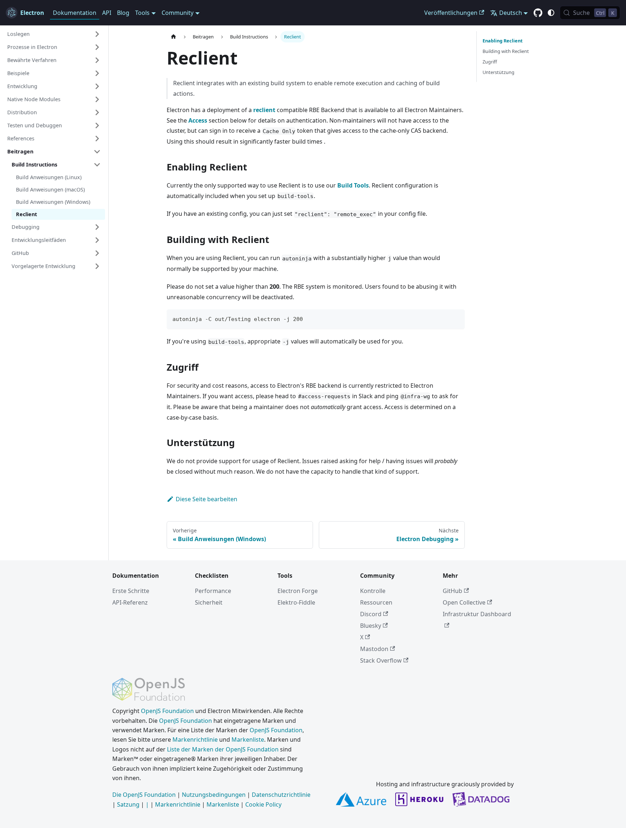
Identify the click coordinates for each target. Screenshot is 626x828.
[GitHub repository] (538, 13)
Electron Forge (297, 591)
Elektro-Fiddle (296, 602)
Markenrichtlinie (195, 739)
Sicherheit (208, 602)
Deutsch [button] (510, 13)
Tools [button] (142, 13)
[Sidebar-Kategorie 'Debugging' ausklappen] (97, 227)
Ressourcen (376, 602)
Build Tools (353, 185)
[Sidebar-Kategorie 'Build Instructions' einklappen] (97, 164)
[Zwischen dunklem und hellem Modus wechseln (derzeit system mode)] (551, 12)
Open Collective (464, 602)
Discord (370, 614)
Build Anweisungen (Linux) (49, 177)
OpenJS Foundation (167, 711)
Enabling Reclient (503, 40)
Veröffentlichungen (450, 13)
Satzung (128, 804)
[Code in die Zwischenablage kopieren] (456, 318)
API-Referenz (130, 602)
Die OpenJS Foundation (144, 795)
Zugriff (490, 61)
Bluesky (370, 626)
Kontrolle (372, 591)
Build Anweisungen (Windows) (53, 201)
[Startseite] (173, 36)
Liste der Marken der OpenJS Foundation (223, 749)
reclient (264, 110)
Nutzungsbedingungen (214, 795)
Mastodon (374, 649)
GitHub (452, 591)
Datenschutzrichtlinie (281, 795)
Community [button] (177, 13)
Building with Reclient (506, 51)
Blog (123, 13)
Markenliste (247, 739)
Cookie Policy (263, 804)
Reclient (26, 214)
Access (197, 120)
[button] (54, 34)
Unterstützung (498, 72)
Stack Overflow (381, 660)
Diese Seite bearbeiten (206, 499)
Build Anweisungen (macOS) (50, 189)
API (106, 13)
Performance (213, 591)
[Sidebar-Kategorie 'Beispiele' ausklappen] (97, 73)
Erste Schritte (130, 591)
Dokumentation (74, 13)
